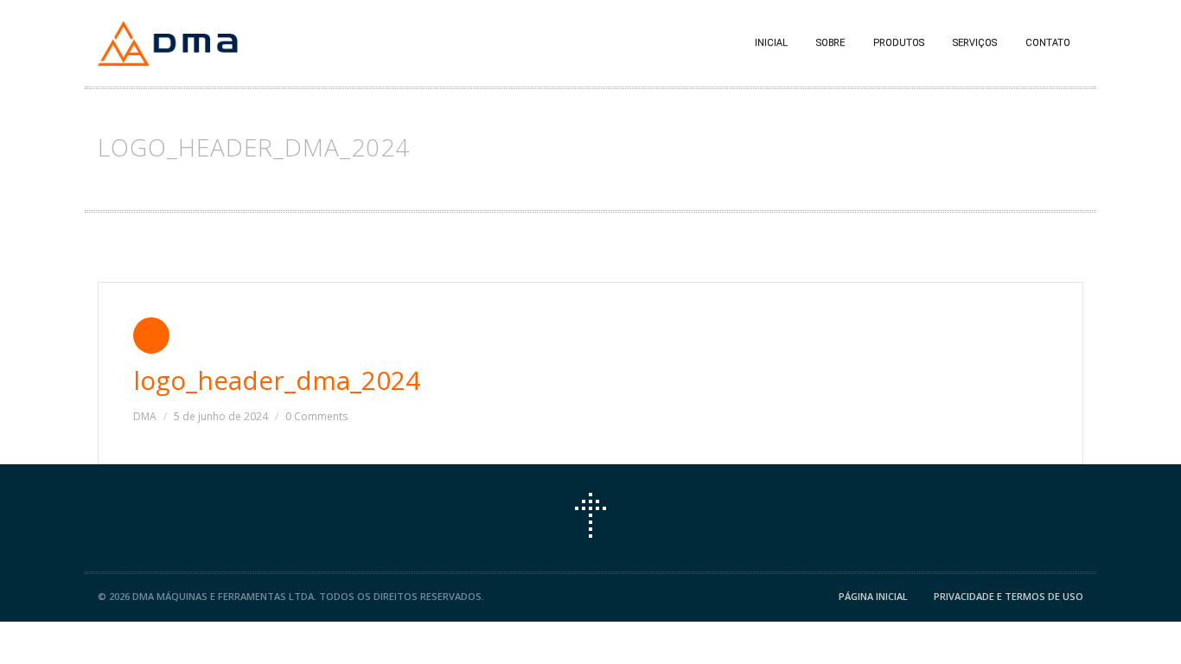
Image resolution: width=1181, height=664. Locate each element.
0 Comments (316, 416)
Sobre (830, 42)
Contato (1047, 42)
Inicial (771, 42)
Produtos (898, 42)
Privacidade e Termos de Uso (1008, 596)
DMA (144, 416)
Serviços (975, 42)
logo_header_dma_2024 (276, 380)
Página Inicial (873, 596)
